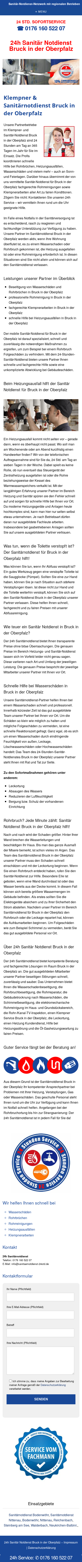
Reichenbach (63, 1520)
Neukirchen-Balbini (63, 1525)
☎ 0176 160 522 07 (41, 28)
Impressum (71, 1542)
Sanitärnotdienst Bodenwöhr (29, 1515)
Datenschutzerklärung (53, 1385)
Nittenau (46, 1520)
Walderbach (39, 1525)
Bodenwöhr (30, 1520)
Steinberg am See (16, 1525)
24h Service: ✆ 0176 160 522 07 (41, 1557)
